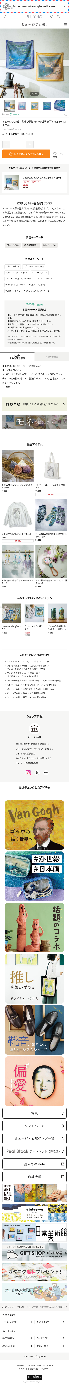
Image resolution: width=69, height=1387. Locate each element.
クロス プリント (45, 278)
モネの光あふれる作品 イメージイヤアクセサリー (17, 582)
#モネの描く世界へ (31, 245)
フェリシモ (5, 1307)
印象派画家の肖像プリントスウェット (17, 534)
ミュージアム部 (18, 1307)
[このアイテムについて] (66, 114)
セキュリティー (48, 1366)
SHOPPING (34, 1369)
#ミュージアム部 (13, 245)
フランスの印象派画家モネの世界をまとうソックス (51, 535)
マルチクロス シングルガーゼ (37, 291)
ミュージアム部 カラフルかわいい (20, 278)
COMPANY (44, 1369)
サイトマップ (23, 1369)
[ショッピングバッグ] (65, 17)
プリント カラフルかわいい (17, 272)
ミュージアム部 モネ (38, 284)
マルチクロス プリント (16, 284)
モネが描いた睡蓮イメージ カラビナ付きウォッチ (51, 582)
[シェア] (62, 154)
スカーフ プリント (41, 272)
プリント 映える (13, 266)
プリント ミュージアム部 (34, 266)
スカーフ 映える (13, 291)
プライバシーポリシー (33, 1366)
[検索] (52, 17)
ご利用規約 (20, 1366)
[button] (66, 63)
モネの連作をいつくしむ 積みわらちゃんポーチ (17, 486)
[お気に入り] (58, 17)
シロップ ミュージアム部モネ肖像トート (50, 486)
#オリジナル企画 (49, 245)
